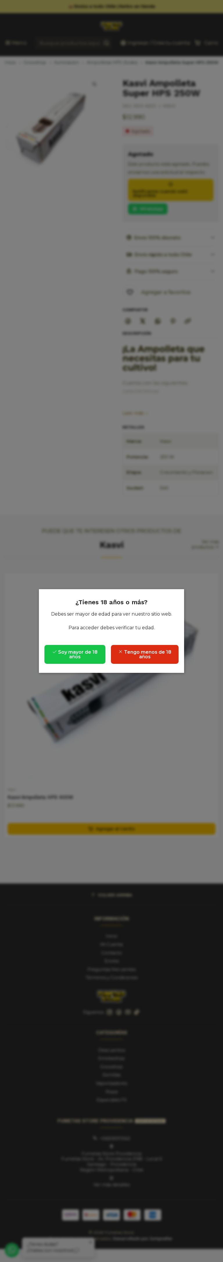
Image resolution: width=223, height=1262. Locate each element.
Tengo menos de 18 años (147, 654)
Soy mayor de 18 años (77, 654)
